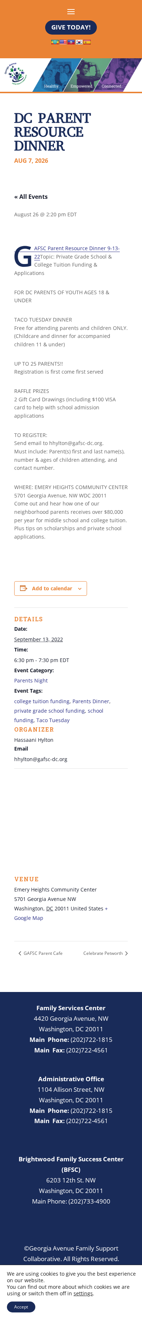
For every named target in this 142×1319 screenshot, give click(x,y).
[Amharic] (55, 41)
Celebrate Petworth (103, 953)
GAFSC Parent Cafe (43, 953)
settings (83, 1293)
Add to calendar (52, 588)
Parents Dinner (90, 701)
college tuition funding (42, 701)
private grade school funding (49, 710)
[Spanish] (87, 41)
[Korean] (79, 41)
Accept (21, 1307)
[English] (63, 41)
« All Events (31, 197)
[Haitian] (71, 41)
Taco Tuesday (53, 720)
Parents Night (31, 680)
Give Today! (71, 27)
